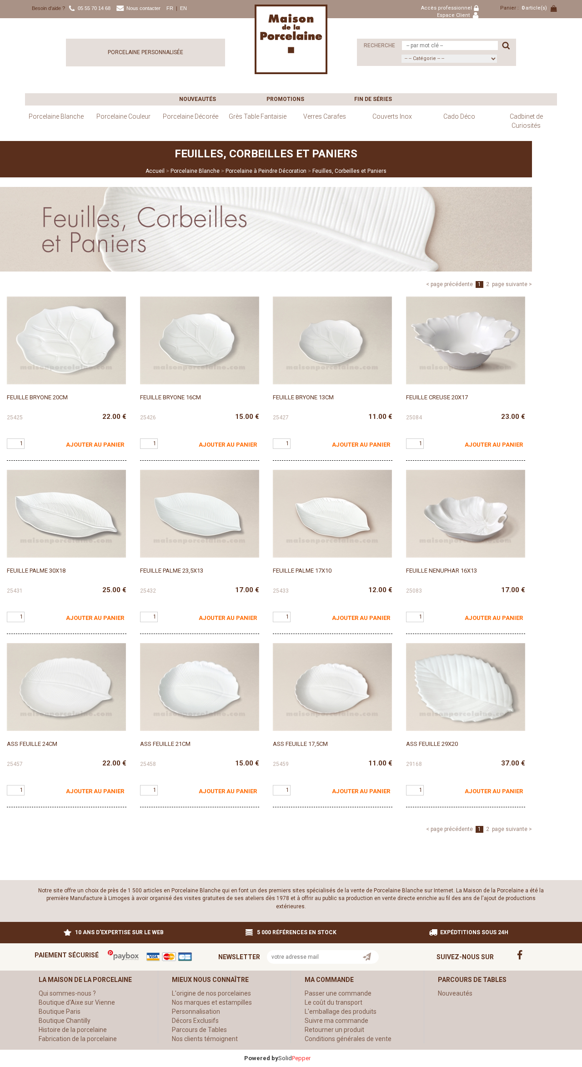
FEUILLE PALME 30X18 (36, 570)
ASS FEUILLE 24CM (32, 743)
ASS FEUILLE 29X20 (432, 743)
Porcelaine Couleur (123, 116)
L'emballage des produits (340, 1011)
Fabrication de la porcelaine (78, 1038)
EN (183, 8)
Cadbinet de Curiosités (526, 121)
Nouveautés (197, 99)
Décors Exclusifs (195, 1020)
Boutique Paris (59, 1011)
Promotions (285, 99)
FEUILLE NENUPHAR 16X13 (441, 570)
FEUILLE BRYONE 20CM (37, 397)
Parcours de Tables (199, 1029)
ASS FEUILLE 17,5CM (300, 743)
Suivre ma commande (336, 1020)
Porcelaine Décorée (190, 116)
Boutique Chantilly (64, 1020)
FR (169, 8)
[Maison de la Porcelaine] (291, 39)
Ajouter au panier (95, 444)
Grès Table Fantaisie (257, 116)
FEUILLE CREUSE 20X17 (437, 397)
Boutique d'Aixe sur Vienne (77, 1002)
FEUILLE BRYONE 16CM (170, 397)
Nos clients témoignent (205, 1038)
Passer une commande (338, 993)
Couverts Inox (392, 116)
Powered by (261, 1058)
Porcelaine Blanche (56, 116)
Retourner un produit (334, 1029)
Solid (294, 1058)
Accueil (155, 171)
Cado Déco (459, 116)
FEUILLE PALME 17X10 (302, 570)
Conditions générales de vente (348, 1038)
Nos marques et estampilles (212, 1002)
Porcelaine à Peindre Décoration (266, 171)
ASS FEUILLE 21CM (165, 743)
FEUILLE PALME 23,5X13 (171, 570)
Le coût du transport (333, 1002)
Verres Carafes (324, 116)
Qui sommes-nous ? (67, 993)
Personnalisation (196, 1011)
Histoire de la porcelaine (73, 1029)
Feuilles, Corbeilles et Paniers (349, 171)
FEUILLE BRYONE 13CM (303, 397)
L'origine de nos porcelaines (211, 993)
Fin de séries (373, 99)
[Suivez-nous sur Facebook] (525, 954)
